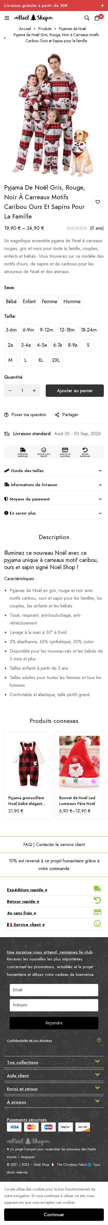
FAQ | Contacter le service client (54, 844)
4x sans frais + (21, 913)
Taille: (10, 316)
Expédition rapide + (27, 890)
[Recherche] (87, 18)
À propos (16, 1102)
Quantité (13, 377)
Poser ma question (28, 414)
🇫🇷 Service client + (26, 925)
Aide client (18, 1076)
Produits (45, 28)
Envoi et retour (22, 1089)
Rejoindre (54, 1022)
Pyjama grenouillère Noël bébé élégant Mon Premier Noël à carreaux (26, 806)
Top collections (22, 1062)
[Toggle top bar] (102, 5)
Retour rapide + (23, 901)
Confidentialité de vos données (29, 1040)
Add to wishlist (97, 202)
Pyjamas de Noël (72, 28)
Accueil (25, 28)
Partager (70, 414)
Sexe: (9, 287)
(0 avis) (97, 228)
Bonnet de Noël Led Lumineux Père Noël (77, 800)
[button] (54, 889)
